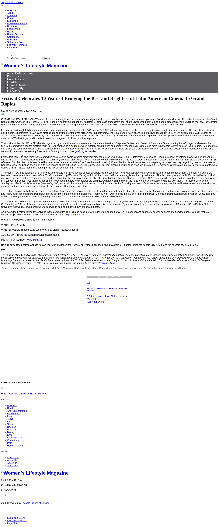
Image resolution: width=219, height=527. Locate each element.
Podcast (11, 429)
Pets (9, 443)
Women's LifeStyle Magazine (58, 268)
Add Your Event (95, 302)
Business (12, 26)
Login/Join (12, 47)
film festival (80, 268)
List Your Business (17, 45)
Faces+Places (14, 437)
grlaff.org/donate (75, 214)
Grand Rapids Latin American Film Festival (114, 268)
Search (10, 58)
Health (10, 31)
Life (25, 268)
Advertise (12, 10)
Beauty (11, 432)
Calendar (12, 15)
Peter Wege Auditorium (174, 268)
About (10, 13)
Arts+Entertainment (17, 23)
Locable (26, 503)
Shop (10, 424)
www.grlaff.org (34, 240)
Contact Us (13, 457)
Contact (11, 18)
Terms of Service (40, 503)
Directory (12, 39)
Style (10, 435)
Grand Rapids (34, 268)
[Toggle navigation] (2, 5)
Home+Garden (15, 34)
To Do (10, 419)
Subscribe (12, 21)
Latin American (146, 268)
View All (91, 299)
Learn (10, 416)
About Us (12, 460)
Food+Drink (13, 29)
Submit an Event (16, 42)
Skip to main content (12, 2)
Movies (158, 268)
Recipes (11, 427)
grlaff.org (79, 151)
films (88, 268)
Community (13, 37)
